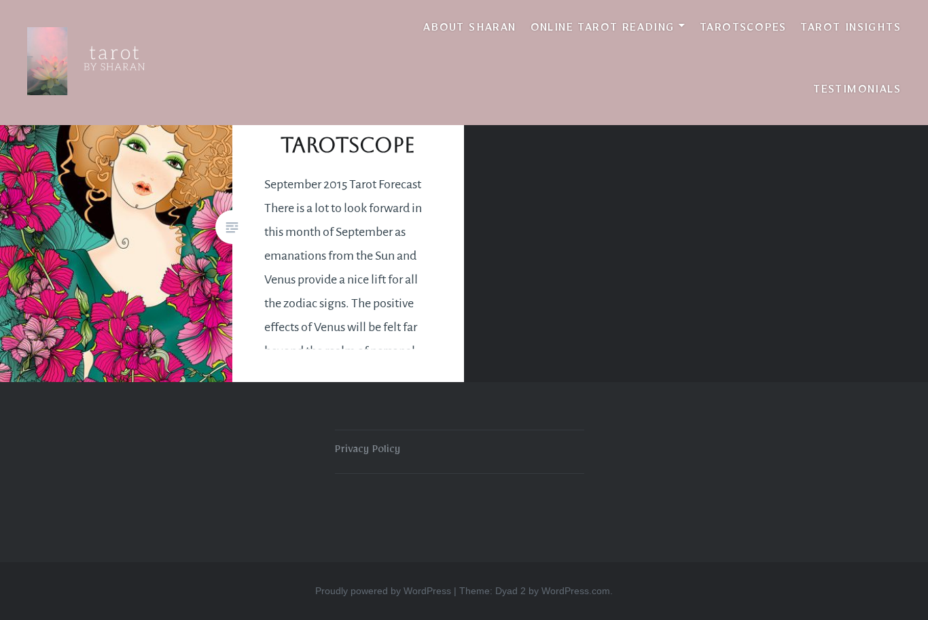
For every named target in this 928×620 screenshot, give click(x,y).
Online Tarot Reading (603, 30)
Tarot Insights (850, 30)
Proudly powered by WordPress (383, 590)
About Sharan (469, 30)
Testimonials (857, 92)
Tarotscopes (743, 30)
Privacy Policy (367, 451)
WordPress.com (575, 590)
